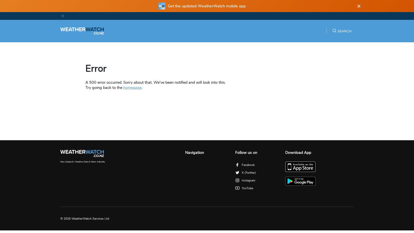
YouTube (247, 188)
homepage (132, 87)
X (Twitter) (249, 173)
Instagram (248, 180)
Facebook (248, 165)
